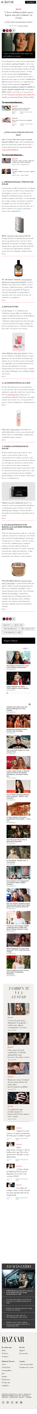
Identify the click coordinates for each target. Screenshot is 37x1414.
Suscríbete (30, 2)
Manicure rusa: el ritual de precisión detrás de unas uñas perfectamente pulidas (18, 1083)
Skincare (18, 625)
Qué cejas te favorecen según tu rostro (22, 121)
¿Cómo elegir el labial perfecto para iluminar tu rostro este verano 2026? (17, 1173)
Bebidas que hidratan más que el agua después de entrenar (19, 1309)
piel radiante (27, 629)
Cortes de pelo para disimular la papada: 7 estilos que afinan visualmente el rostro (18, 1024)
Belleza (18, 9)
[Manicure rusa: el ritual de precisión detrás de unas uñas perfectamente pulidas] (18, 1068)
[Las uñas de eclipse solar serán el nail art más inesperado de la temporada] (11, 1185)
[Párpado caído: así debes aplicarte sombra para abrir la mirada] (6, 160)
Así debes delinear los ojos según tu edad (23, 172)
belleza (6, 625)
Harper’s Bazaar (23, 26)
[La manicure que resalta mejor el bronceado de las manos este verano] (18, 1098)
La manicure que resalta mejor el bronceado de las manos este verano (18, 1113)
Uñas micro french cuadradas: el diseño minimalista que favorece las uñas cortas (18, 1054)
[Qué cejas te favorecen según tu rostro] (6, 120)
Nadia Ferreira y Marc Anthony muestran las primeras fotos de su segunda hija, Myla (18, 1324)
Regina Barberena (25, 164)
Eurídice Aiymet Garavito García (26, 112)
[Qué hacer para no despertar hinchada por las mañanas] (6, 108)
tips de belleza (10, 629)
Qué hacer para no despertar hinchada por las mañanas (21, 109)
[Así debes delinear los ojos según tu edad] (6, 171)
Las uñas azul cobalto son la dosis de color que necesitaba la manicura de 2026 (19, 1301)
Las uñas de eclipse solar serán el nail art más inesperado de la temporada (18, 1191)
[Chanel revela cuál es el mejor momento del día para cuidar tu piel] (11, 1128)
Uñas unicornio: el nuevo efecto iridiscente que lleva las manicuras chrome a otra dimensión (18, 1152)
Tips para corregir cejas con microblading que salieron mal (16, 1316)
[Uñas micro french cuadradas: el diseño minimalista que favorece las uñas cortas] (18, 1039)
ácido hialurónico (13, 395)
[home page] (8, 2)
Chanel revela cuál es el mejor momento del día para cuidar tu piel (18, 1133)
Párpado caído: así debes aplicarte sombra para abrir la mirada (23, 161)
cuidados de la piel (12, 632)
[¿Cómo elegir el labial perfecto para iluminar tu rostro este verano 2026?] (11, 1166)
